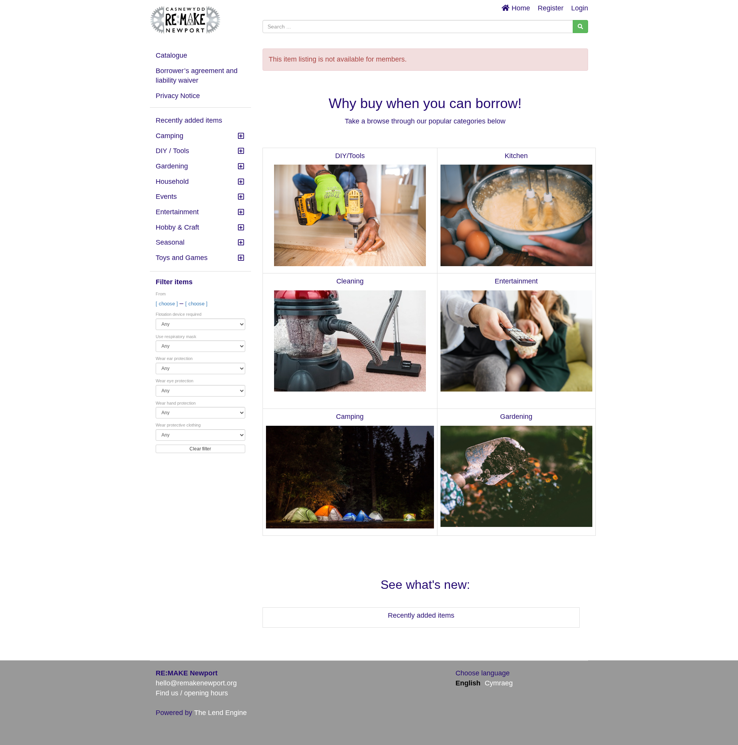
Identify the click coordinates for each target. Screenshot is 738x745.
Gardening (172, 166)
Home (520, 8)
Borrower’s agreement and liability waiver (197, 76)
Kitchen (516, 156)
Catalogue (171, 55)
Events (166, 196)
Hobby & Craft (177, 227)
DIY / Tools (172, 151)
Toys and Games (182, 258)
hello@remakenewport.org (196, 683)
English (467, 683)
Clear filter (200, 449)
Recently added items (189, 120)
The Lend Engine (220, 713)
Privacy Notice (178, 96)
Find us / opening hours (192, 693)
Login (579, 8)
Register (550, 8)
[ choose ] (168, 304)
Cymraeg (499, 683)
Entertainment (177, 212)
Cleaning (350, 281)
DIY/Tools (350, 156)
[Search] (580, 26)
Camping (169, 136)
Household (172, 181)
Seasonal (170, 242)
